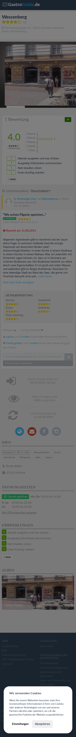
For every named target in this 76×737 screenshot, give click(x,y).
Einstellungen (20, 724)
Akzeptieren (42, 724)
